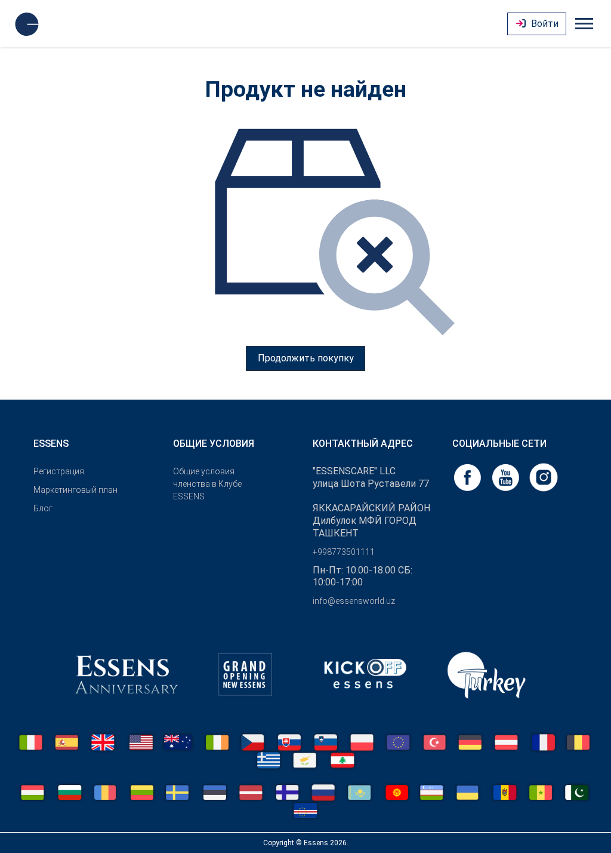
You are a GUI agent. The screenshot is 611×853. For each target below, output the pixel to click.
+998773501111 (344, 552)
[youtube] (506, 476)
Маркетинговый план (75, 490)
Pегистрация (58, 471)
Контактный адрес (363, 443)
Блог (43, 508)
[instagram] (543, 476)
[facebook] (468, 476)
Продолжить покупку (306, 358)
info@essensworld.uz (354, 601)
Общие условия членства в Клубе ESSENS (207, 484)
